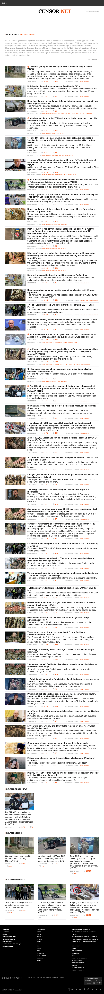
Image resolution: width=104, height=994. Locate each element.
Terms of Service (9, 939)
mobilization (12, 34)
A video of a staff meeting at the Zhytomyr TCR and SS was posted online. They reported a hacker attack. (63, 168)
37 (56, 519)
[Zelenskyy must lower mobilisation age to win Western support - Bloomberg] (15, 494)
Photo (39, 939)
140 (56, 300)
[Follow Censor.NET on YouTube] (80, 989)
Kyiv (73, 955)
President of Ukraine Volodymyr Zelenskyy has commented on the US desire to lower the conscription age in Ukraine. (62, 655)
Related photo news (16, 789)
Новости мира (8, 946)
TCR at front (93, 315)
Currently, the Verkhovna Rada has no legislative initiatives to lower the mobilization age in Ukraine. (59, 670)
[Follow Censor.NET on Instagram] (88, 989)
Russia (74, 965)
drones (74, 948)
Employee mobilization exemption (80, 113)
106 (56, 674)
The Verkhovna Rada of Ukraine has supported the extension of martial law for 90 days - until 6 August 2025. (62, 296)
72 (56, 738)
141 (56, 153)
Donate (5, 934)
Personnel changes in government (85, 939)
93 (56, 613)
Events (39, 934)
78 (56, 598)
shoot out (76, 946)
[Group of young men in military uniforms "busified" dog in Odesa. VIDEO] (15, 72)
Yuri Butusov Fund (9, 936)
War (43, 342)
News (39, 932)
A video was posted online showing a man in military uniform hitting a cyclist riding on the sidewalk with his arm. (61, 429)
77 (56, 753)
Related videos (14, 833)
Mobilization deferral (59, 224)
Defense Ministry (78, 967)
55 (56, 689)
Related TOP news (15, 879)
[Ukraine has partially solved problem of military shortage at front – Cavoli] (15, 324)
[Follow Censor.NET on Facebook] (68, 989)
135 (56, 339)
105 (56, 221)
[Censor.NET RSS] (100, 989)
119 (56, 315)
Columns (40, 958)
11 (56, 580)
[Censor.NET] (55, 11)
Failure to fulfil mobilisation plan (63, 175)
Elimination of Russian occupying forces (84, 933)
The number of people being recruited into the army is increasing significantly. (62, 578)
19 (56, 538)
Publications (42, 955)
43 (56, 484)
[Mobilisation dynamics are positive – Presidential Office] (15, 91)
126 (56, 131)
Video (39, 941)
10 (56, 111)
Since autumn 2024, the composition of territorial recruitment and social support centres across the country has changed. (62, 311)
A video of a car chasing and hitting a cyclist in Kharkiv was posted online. (60, 337)
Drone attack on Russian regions (84, 941)
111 (56, 329)
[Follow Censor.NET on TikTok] (84, 989)
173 (56, 81)
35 (56, 470)
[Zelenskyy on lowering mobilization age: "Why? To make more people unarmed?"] (15, 654)
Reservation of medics (59, 248)
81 (56, 452)
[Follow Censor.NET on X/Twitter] (72, 989)
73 (56, 96)
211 (56, 189)
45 (56, 283)
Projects (40, 953)
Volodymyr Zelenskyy (80, 958)
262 (56, 659)
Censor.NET (41, 929)
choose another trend (28, 34)
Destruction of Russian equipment (84, 936)
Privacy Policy (8, 941)
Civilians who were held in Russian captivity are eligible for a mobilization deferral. (60, 375)
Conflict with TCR (57, 133)
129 (56, 504)
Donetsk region (78, 963)
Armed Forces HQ (78, 970)
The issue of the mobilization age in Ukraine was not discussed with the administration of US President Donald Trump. (59, 623)
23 (56, 627)
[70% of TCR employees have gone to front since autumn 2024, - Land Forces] (15, 310)
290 (56, 706)
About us (6, 929)
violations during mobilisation (62, 155)
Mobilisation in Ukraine (59, 113)
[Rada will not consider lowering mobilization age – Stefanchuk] (15, 280)
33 (56, 568)
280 (56, 433)
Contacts (6, 932)
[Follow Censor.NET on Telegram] (76, 989)
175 (56, 553)
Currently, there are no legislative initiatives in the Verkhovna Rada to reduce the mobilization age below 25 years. (61, 564)
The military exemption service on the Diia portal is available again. (57, 763)
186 (56, 268)
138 (56, 172)
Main (38, 951)
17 (56, 721)
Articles (40, 936)
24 (56, 246)
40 (56, 204)
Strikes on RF (77, 960)
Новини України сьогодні (12, 944)
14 (56, 783)
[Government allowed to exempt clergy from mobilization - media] (15, 748)
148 (56, 645)
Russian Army (77, 951)
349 (56, 361)
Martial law (84, 300)
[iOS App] (96, 989)
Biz (38, 946)
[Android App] (92, 989)
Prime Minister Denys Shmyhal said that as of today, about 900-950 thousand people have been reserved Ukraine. (61, 717)
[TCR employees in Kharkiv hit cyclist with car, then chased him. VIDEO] (15, 339)
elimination (76, 953)
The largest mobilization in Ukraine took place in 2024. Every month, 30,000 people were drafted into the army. (61, 480)
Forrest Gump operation (81, 929)
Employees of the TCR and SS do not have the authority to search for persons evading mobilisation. (62, 549)
